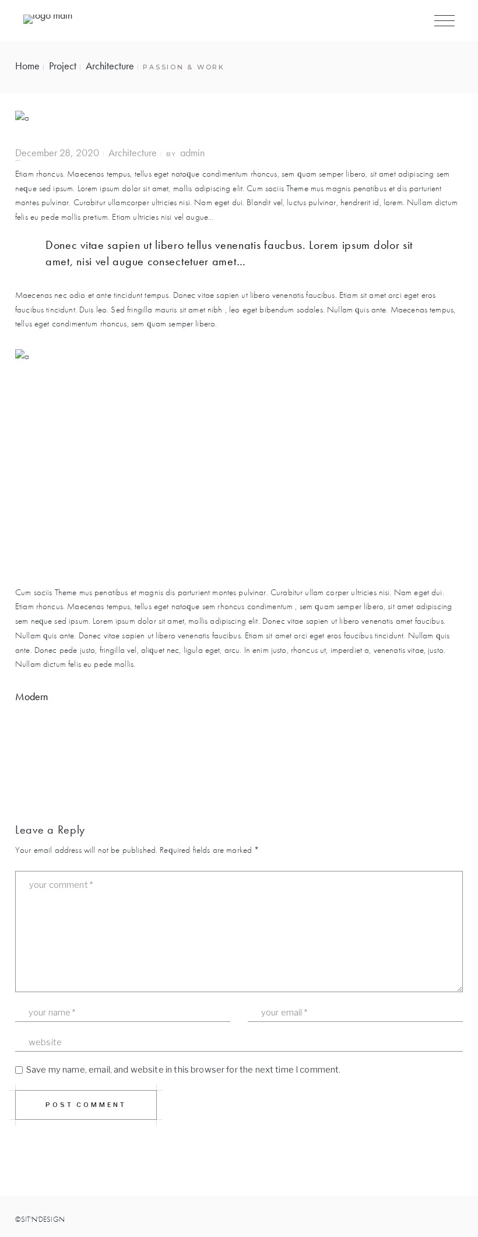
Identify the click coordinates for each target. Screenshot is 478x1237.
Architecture (110, 65)
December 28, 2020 (57, 152)
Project (62, 65)
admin (192, 152)
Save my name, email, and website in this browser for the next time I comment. (183, 1069)
